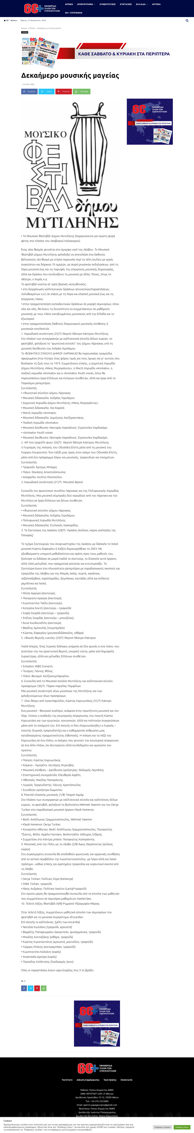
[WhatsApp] (43, 988)
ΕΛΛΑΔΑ (32, 28)
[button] (187, 20)
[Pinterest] (37, 988)
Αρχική (24, 28)
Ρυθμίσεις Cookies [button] (163, 1127)
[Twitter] (30, 988)
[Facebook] (24, 988)
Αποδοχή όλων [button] (182, 1127)
